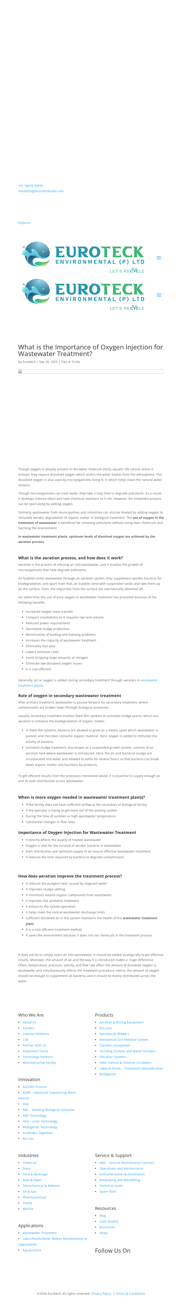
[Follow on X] (125, 1265)
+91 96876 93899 (30, 186)
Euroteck (29, 362)
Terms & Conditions (130, 1293)
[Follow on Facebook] (107, 1265)
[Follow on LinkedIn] (98, 1265)
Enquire (24, 223)
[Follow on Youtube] (134, 1265)
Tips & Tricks (70, 362)
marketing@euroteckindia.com (41, 191)
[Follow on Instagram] (116, 1265)
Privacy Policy (101, 1293)
